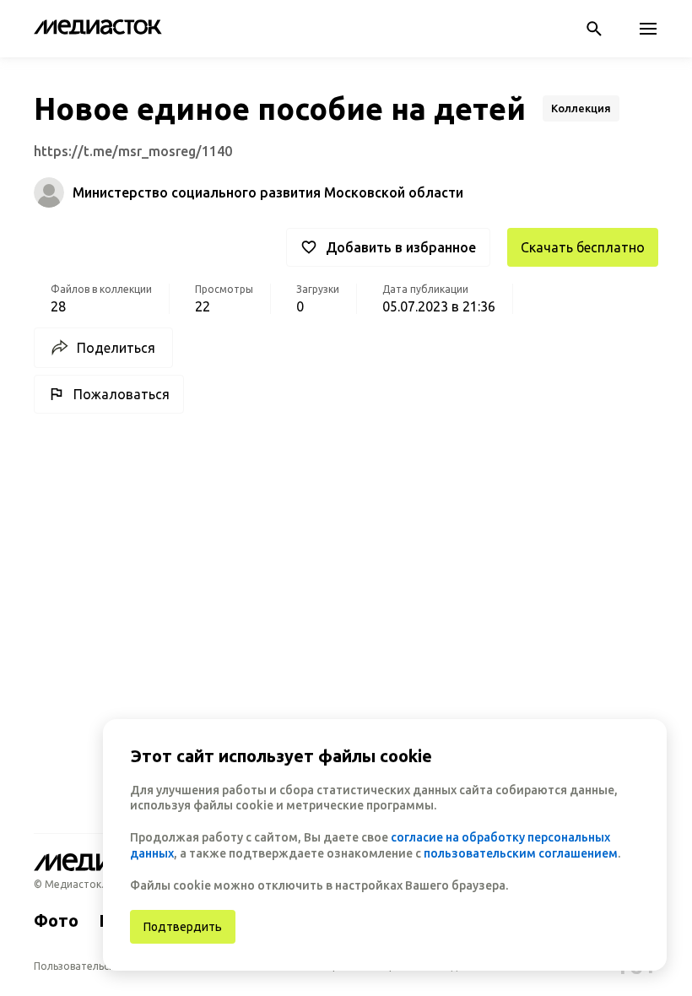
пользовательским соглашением (521, 853)
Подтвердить (182, 927)
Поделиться (116, 347)
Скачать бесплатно (583, 247)
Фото (56, 920)
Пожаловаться (121, 394)
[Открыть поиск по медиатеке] (594, 29)
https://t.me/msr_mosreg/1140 (133, 151)
